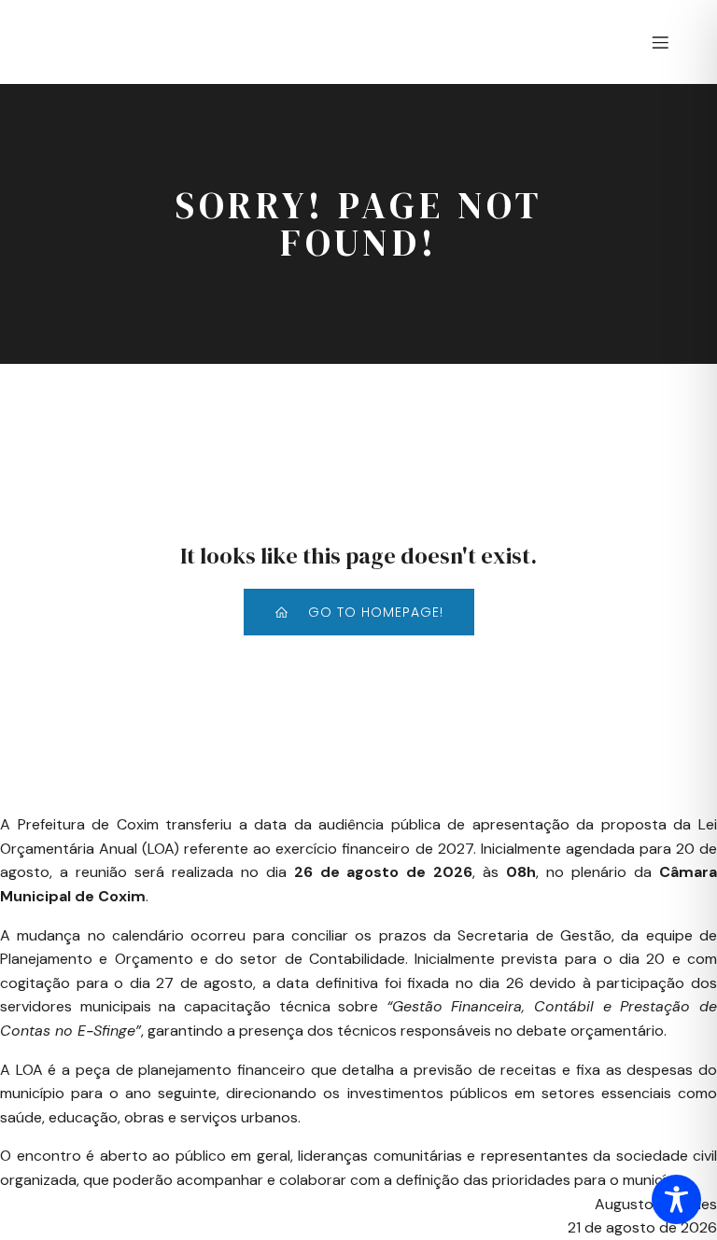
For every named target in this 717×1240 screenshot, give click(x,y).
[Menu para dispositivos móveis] (660, 42)
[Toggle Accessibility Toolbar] (676, 1199)
